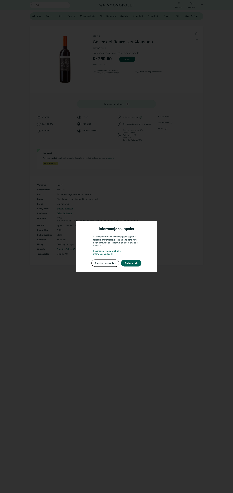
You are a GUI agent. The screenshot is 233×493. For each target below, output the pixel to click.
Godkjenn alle (131, 263)
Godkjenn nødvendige (105, 263)
